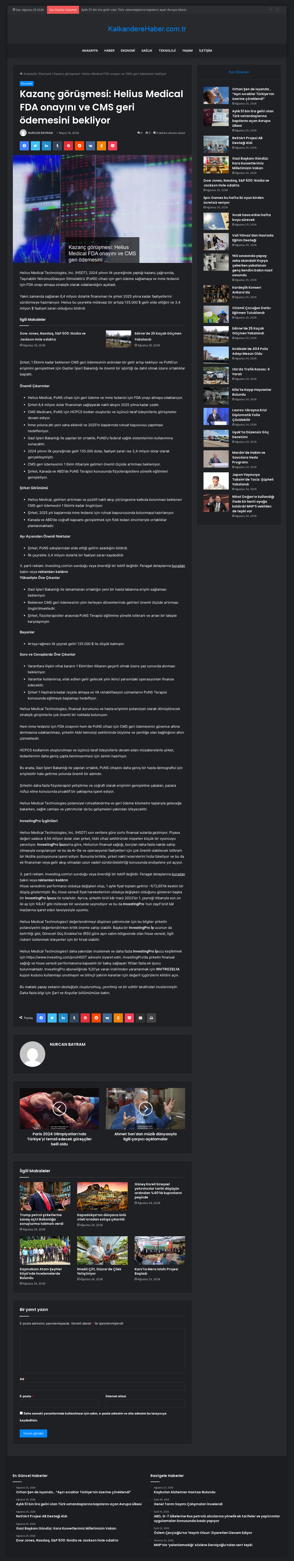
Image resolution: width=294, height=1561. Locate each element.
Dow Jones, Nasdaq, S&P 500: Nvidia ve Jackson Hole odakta (236, 183)
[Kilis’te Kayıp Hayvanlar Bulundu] (216, 396)
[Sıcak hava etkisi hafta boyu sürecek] (216, 221)
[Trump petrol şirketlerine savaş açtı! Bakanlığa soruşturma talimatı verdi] (45, 1196)
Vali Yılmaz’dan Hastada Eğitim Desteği (253, 237)
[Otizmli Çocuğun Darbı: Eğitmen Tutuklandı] (216, 314)
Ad (23, 1379)
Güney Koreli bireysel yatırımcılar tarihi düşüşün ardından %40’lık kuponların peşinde (158, 1191)
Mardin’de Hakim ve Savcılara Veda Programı (248, 457)
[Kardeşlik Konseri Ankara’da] (216, 293)
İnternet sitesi (116, 1396)
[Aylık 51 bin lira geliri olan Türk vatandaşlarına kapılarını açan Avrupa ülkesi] (216, 117)
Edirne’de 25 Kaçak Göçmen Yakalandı (248, 330)
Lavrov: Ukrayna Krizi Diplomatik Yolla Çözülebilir (249, 415)
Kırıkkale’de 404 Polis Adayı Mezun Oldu (250, 351)
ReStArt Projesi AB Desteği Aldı (103, 9)
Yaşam (187, 50)
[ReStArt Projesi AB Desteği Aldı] (216, 144)
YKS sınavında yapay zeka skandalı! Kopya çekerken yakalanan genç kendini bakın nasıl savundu (252, 265)
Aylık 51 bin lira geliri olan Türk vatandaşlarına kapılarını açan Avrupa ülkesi (253, 118)
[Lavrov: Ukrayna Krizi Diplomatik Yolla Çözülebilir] (216, 416)
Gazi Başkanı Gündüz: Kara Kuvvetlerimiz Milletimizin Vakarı (250, 163)
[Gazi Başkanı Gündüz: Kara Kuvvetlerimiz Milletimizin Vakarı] (216, 164)
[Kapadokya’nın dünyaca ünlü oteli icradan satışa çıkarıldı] (102, 1196)
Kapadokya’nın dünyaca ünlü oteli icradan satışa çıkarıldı (101, 1217)
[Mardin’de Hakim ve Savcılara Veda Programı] (216, 459)
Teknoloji (167, 50)
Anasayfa (90, 50)
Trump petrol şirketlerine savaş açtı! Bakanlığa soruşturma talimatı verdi (41, 1219)
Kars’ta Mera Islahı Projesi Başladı (156, 1271)
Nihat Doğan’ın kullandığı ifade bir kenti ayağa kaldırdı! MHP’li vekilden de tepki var (253, 503)
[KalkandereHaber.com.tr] (147, 28)
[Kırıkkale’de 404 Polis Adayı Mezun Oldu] (216, 355)
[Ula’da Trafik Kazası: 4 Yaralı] (216, 375)
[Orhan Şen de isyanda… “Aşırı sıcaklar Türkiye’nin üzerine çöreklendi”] (216, 95)
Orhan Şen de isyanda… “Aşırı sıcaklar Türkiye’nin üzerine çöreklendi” (253, 94)
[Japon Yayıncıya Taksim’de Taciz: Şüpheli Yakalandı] (216, 481)
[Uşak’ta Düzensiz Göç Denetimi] (216, 438)
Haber (109, 50)
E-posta (27, 1396)
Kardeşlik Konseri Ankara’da (246, 290)
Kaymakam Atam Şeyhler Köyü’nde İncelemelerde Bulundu (41, 1273)
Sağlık (146, 50)
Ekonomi (128, 50)
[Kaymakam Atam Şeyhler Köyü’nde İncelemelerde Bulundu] (45, 1250)
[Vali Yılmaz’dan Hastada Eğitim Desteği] (216, 241)
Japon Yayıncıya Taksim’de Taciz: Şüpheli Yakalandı (253, 479)
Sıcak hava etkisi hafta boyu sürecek (251, 217)
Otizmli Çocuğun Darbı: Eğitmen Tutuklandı (251, 310)
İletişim (205, 50)
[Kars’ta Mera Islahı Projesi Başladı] (160, 1250)
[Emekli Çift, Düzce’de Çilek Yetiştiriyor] (102, 1250)
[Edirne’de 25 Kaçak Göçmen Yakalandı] (118, 339)
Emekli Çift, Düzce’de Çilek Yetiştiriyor (99, 1271)
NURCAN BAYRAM (40, 133)
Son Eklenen (239, 72)
